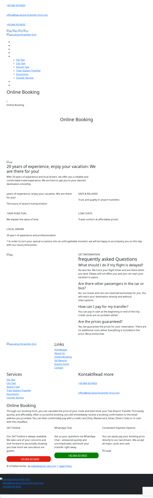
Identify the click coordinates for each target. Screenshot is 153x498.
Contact (15, 85)
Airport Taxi (22, 67)
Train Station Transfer (28, 70)
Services (16, 56)
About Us (16, 45)
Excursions (22, 74)
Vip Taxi (20, 59)
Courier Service (24, 77)
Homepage (60, 349)
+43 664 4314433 (16, 5)
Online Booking (20, 49)
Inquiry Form (18, 81)
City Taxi (20, 63)
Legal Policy (65, 466)
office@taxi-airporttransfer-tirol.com (27, 15)
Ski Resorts (17, 52)
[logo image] (15, 479)
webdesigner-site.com (43, 466)
